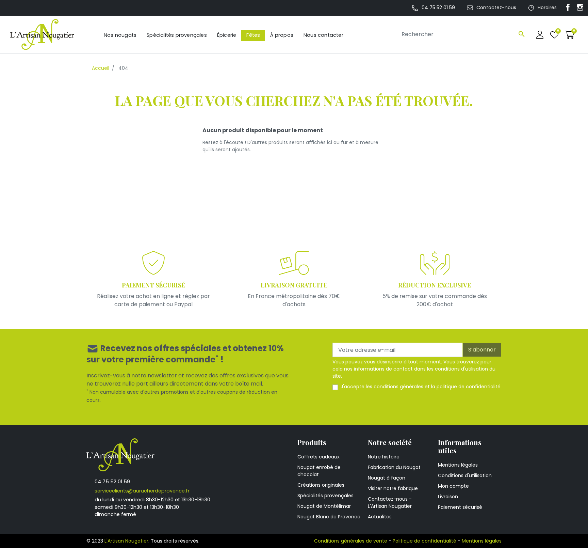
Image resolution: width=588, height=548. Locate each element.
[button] (570, 34)
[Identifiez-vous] (540, 34)
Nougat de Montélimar (324, 506)
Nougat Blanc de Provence (328, 516)
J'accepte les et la (421, 386)
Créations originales (320, 485)
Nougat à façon (386, 477)
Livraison (448, 496)
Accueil (100, 68)
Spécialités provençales (325, 495)
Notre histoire (383, 456)
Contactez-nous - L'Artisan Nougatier (390, 503)
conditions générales (398, 386)
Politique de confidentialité (424, 540)
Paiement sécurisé (460, 507)
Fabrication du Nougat (394, 467)
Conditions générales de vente (350, 540)
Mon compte (453, 486)
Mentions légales (458, 464)
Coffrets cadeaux (318, 456)
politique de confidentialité (469, 386)
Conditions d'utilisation (465, 475)
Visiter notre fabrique (393, 488)
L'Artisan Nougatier (126, 540)
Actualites (380, 516)
